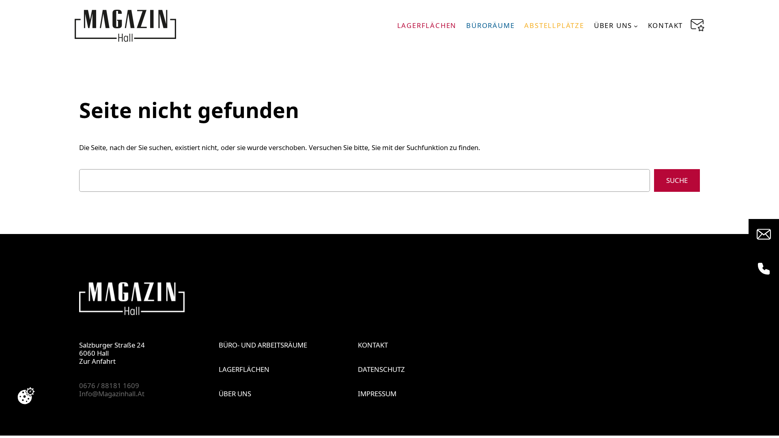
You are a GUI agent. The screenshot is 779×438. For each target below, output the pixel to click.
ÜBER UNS (235, 393)
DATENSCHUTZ (381, 369)
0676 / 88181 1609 (109, 385)
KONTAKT (373, 345)
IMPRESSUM (377, 393)
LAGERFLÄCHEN (244, 369)
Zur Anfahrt (97, 361)
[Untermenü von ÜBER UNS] (636, 26)
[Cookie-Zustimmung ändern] (26, 396)
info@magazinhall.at (111, 393)
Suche (677, 180)
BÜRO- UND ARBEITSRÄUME (263, 345)
